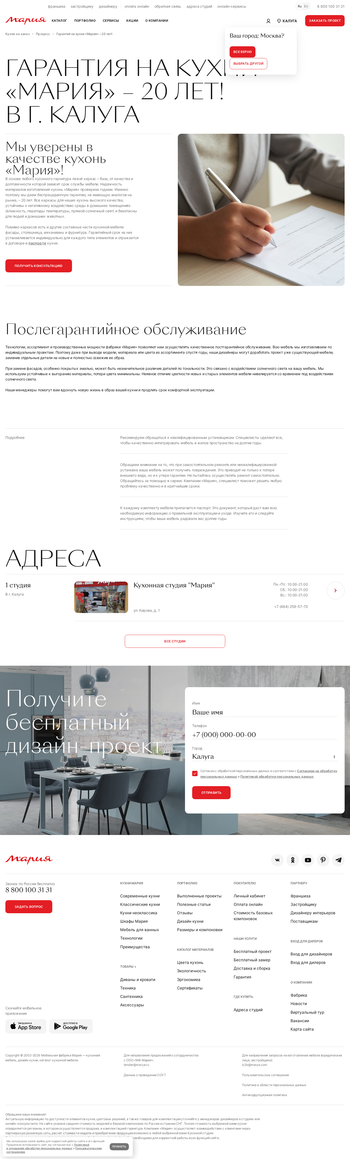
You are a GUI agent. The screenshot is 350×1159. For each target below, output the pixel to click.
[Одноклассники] (292, 860)
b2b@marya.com (254, 1065)
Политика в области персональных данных (274, 1085)
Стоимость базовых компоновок (253, 915)
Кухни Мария (131, 883)
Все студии (175, 641)
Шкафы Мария (134, 921)
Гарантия (242, 977)
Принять (119, 1146)
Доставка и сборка (252, 968)
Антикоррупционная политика (264, 1095)
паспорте (37, 243)
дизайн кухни (28, 1060)
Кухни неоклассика (138, 912)
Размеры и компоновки (199, 929)
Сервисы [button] (111, 21)
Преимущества (135, 946)
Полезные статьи (194, 904)
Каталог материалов (195, 950)
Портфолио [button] (85, 21)
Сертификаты (190, 988)
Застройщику (304, 904)
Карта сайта (302, 1029)
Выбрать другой (248, 63)
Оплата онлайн (248, 904)
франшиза (56, 6)
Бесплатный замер (252, 959)
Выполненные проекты (199, 896)
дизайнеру (108, 6)
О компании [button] (156, 21)
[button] (286, 21)
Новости (299, 1003)
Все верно (242, 52)
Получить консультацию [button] (39, 266)
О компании (301, 982)
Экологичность (191, 970)
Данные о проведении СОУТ (145, 1075)
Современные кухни (140, 896)
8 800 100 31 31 (331, 6)
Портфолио (187, 883)
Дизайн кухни (190, 921)
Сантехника (131, 996)
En (306, 6)
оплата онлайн (137, 6)
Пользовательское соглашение (265, 1075)
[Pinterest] (323, 860)
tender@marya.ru (136, 1065)
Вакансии (300, 1020)
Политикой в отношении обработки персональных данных (47, 1146)
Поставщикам (304, 921)
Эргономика (188, 979)
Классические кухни (140, 904)
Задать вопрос (29, 907)
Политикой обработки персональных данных (277, 776)
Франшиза (301, 896)
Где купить (243, 997)
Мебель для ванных (139, 929)
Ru (300, 6)
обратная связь (168, 6)
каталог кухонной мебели (58, 1060)
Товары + (128, 966)
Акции (132, 21)
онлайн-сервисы (231, 6)
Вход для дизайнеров (311, 954)
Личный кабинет (249, 896)
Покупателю (245, 883)
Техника (128, 988)
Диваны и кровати (137, 979)
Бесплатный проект (253, 951)
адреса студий (199, 6)
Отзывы (185, 912)
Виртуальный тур (307, 1012)
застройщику (82, 6)
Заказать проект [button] (325, 21)
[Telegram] (338, 860)
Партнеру (299, 883)
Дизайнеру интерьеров (313, 912)
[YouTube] (308, 860)
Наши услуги (245, 939)
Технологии (131, 938)
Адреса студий (248, 1009)
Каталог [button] (59, 21)
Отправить (211, 793)
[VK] (277, 860)
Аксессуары (132, 1004)
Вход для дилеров (307, 941)
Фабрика (299, 995)
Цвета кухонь (190, 962)
